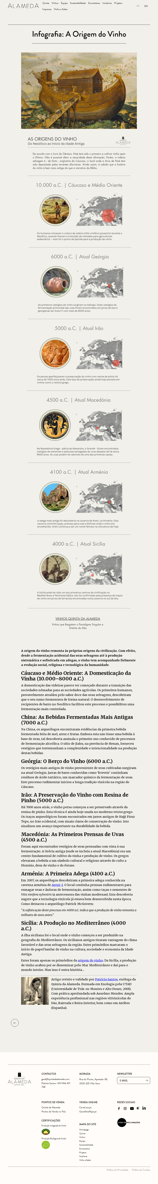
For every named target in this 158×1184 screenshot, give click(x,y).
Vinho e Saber (61, 9)
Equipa (64, 3)
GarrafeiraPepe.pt (87, 1111)
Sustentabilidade (78, 3)
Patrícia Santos (106, 979)
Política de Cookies (141, 1170)
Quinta (45, 3)
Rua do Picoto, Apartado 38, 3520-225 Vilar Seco (93, 1081)
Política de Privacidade (117, 1170)
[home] (23, 6)
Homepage (84, 1129)
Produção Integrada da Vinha (54, 1125)
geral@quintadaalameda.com (55, 1079)
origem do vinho (90, 960)
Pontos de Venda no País (54, 1111)
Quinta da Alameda (51, 1107)
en (146, 6)
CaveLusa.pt (85, 1107)
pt (138, 6)
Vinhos (55, 3)
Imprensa (46, 9)
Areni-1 (57, 885)
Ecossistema (94, 3)
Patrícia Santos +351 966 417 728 (56, 1085)
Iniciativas (107, 3)
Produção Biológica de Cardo (54, 1138)
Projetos (118, 3)
